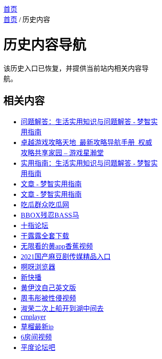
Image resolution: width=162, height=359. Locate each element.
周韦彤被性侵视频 (48, 298)
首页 (10, 9)
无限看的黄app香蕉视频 (57, 246)
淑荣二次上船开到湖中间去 (62, 308)
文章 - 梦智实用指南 (51, 184)
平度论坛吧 (38, 347)
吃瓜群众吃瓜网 (45, 204)
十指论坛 (34, 225)
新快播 (31, 277)
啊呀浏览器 (38, 267)
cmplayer (33, 317)
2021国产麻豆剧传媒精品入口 (66, 256)
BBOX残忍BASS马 (50, 215)
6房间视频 (36, 337)
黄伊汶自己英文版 (48, 288)
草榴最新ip (37, 326)
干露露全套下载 (45, 236)
